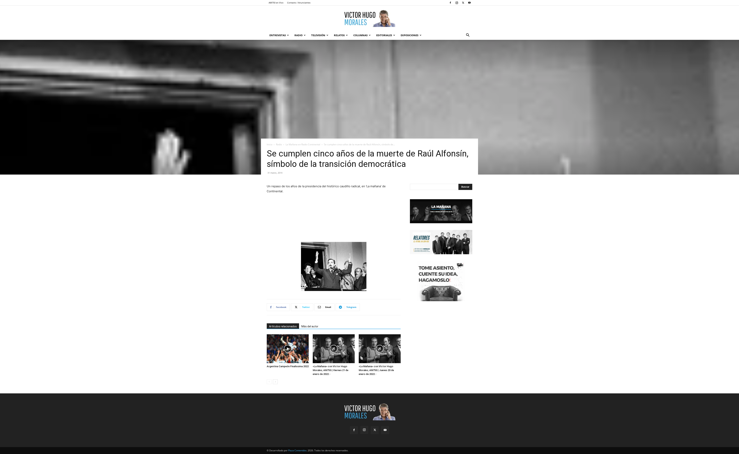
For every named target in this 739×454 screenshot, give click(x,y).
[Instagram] (457, 2)
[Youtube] (469, 2)
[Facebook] (450, 2)
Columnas (360, 35)
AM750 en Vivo (276, 2)
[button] (467, 35)
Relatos (339, 35)
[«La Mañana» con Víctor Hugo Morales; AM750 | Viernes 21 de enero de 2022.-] (334, 348)
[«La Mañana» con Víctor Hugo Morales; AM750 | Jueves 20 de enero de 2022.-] (380, 348)
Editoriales (384, 35)
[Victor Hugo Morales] (369, 18)
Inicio (269, 144)
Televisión (318, 35)
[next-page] (275, 381)
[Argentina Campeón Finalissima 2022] (288, 348)
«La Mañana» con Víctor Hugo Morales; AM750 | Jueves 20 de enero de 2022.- (376, 370)
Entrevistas (277, 35)
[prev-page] (269, 381)
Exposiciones (409, 35)
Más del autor (309, 326)
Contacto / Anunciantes (298, 2)
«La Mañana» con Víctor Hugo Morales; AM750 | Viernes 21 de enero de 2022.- (330, 370)
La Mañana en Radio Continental (303, 144)
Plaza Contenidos (297, 450)
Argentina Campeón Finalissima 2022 (288, 366)
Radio (298, 35)
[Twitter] (463, 2)
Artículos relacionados (283, 326)
